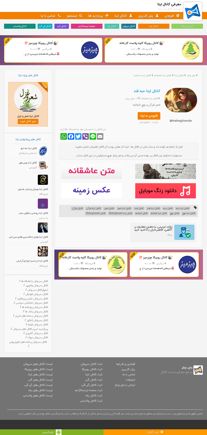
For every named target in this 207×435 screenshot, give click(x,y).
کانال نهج (174, 213)
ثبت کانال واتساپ (91, 400)
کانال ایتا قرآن (93, 209)
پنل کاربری (146, 16)
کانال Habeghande (95, 213)
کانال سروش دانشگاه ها (34, 281)
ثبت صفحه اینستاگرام (88, 390)
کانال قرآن (77, 209)
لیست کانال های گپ (40, 379)
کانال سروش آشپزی (36, 333)
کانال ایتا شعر (124, 209)
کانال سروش (128, 26)
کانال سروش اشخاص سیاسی (32, 303)
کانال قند (138, 209)
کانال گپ (61, 26)
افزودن (170, 16)
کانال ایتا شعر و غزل (28, 116)
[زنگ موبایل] (166, 190)
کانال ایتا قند (153, 209)
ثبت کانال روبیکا (92, 369)
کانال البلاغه (141, 213)
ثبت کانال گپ (93, 379)
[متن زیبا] (92, 171)
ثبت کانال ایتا (93, 374)
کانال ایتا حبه (182, 209)
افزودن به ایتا (149, 116)
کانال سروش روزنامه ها (35, 307)
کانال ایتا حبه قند (147, 91)
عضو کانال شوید (28, 121)
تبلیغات (130, 379)
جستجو (72, 16)
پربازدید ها (96, 16)
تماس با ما (48, 16)
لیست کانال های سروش (38, 364)
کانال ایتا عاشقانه (163, 75)
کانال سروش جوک (37, 337)
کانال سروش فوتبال (36, 294)
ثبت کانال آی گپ (91, 385)
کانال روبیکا (187, 26)
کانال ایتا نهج (189, 213)
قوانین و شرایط (125, 364)
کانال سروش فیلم (38, 324)
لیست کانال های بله (41, 390)
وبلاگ (169, 235)
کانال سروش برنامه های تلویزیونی (28, 342)
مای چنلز (191, 75)
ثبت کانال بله (94, 395)
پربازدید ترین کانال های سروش (30, 329)
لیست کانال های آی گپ (38, 385)
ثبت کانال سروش (91, 364)
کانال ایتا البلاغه (159, 213)
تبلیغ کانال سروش (37, 290)
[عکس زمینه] (92, 190)
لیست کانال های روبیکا (39, 369)
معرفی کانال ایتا (169, 4)
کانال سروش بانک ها (36, 311)
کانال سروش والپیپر (36, 285)
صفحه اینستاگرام (86, 26)
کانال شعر (109, 209)
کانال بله (112, 26)
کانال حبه (167, 209)
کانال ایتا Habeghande (120, 213)
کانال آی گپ (45, 26)
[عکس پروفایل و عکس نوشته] (166, 171)
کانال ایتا (121, 16)
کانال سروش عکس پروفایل (32, 298)
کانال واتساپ (19, 26)
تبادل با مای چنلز (124, 385)
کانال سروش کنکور (37, 320)
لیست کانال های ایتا (40, 374)
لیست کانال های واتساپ (38, 395)
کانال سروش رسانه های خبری (31, 316)
